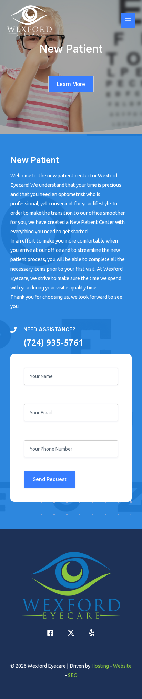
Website (122, 666)
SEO (73, 675)
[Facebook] (50, 632)
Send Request (50, 479)
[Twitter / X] (71, 632)
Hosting (100, 666)
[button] (71, 84)
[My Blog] (29, 20)
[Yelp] (91, 632)
